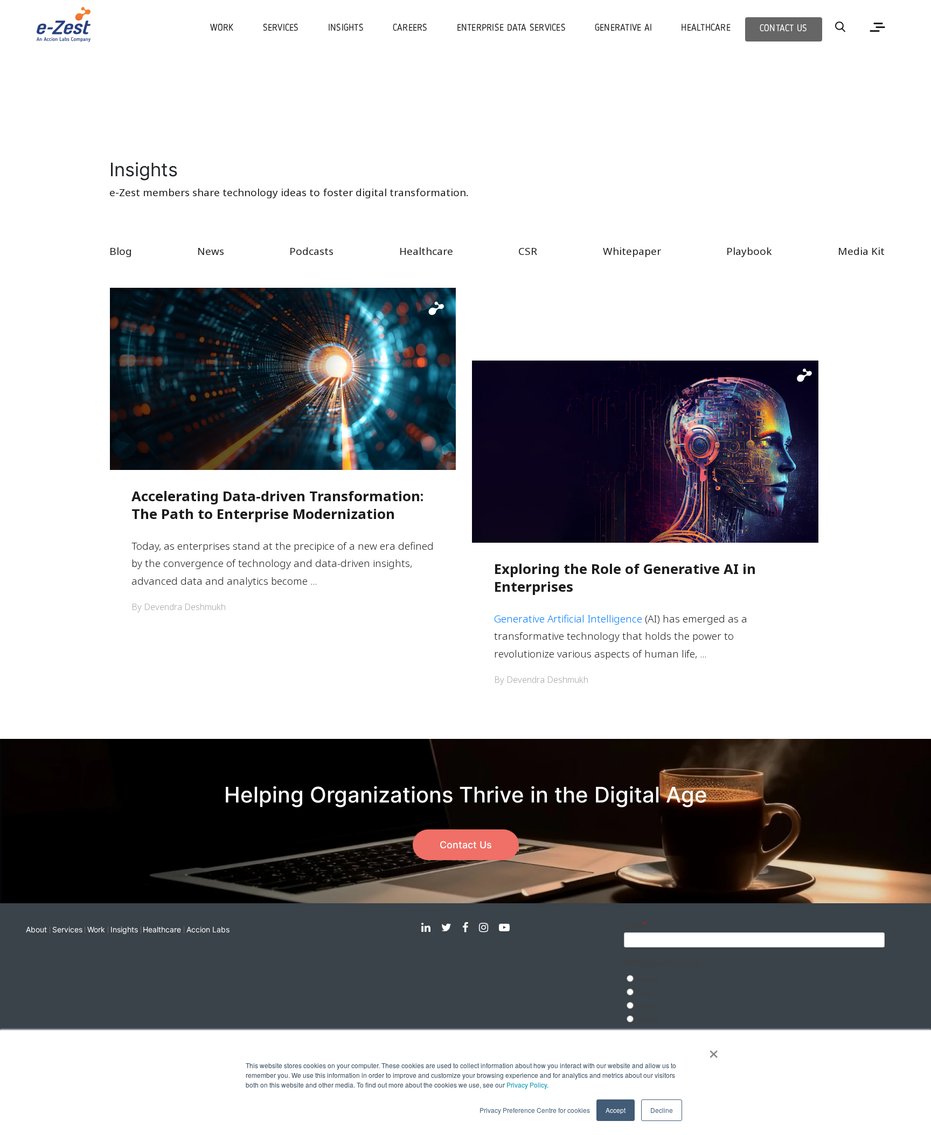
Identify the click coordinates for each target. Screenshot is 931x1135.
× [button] (713, 1050)
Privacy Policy (526, 1084)
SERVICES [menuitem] (281, 28)
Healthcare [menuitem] (706, 28)
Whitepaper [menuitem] (632, 251)
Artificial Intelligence (594, 619)
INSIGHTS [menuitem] (346, 28)
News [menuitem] (210, 251)
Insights (124, 929)
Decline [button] (661, 1110)
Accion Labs (208, 929)
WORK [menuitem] (222, 28)
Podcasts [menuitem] (311, 251)
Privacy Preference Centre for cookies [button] (535, 1110)
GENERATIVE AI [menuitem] (623, 28)
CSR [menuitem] (527, 251)
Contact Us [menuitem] (784, 28)
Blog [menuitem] (120, 251)
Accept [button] (616, 1110)
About (36, 929)
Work (96, 929)
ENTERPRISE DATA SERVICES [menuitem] (511, 28)
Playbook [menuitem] (749, 251)
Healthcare (162, 929)
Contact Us (466, 844)
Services (67, 929)
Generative (520, 619)
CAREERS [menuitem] (410, 28)
